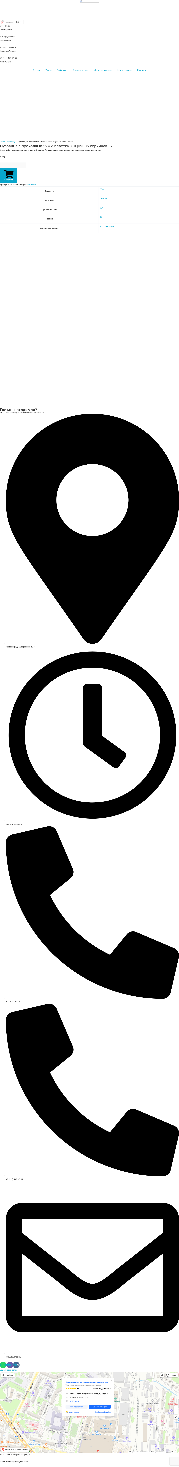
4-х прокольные (107, 226)
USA (101, 208)
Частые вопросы (124, 70)
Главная (36, 70)
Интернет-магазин (80, 70)
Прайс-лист (62, 70)
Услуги (48, 70)
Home (2, 142)
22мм (102, 189)
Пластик (103, 198)
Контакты (141, 70)
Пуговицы (11, 142)
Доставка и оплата (103, 70)
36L (101, 217)
